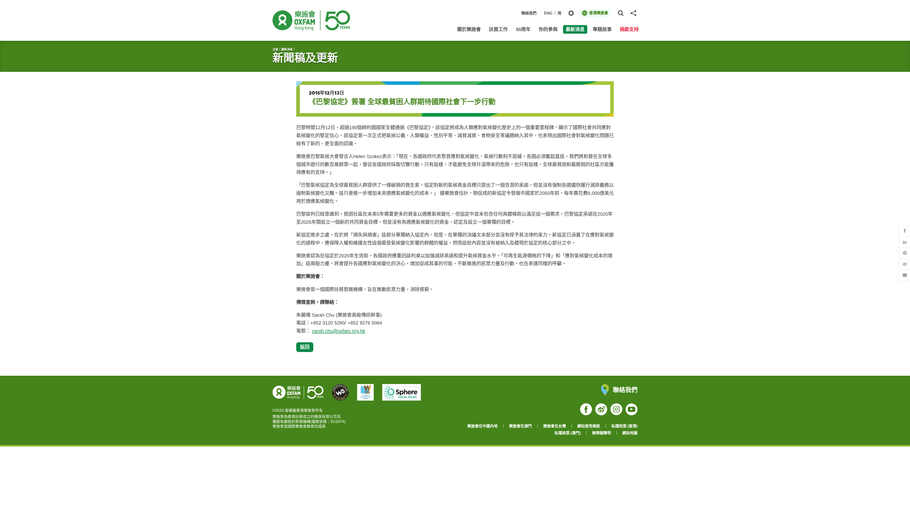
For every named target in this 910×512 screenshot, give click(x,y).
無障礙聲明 (601, 433)
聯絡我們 (529, 13)
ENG (548, 13)
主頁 (275, 49)
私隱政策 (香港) (624, 426)
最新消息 (287, 49)
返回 (304, 347)
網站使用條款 (588, 426)
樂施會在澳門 (520, 426)
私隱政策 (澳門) (568, 433)
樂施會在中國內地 (482, 426)
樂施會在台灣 (554, 426)
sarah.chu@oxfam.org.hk (338, 331)
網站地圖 (629, 433)
